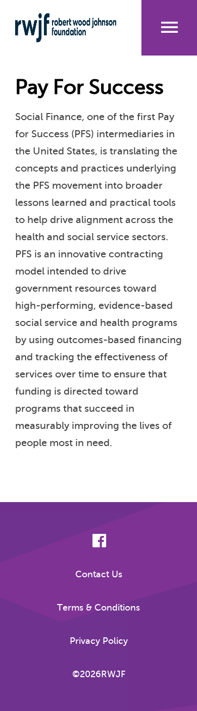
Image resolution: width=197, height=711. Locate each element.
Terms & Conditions (98, 608)
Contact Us (98, 574)
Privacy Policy (99, 641)
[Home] (65, 28)
